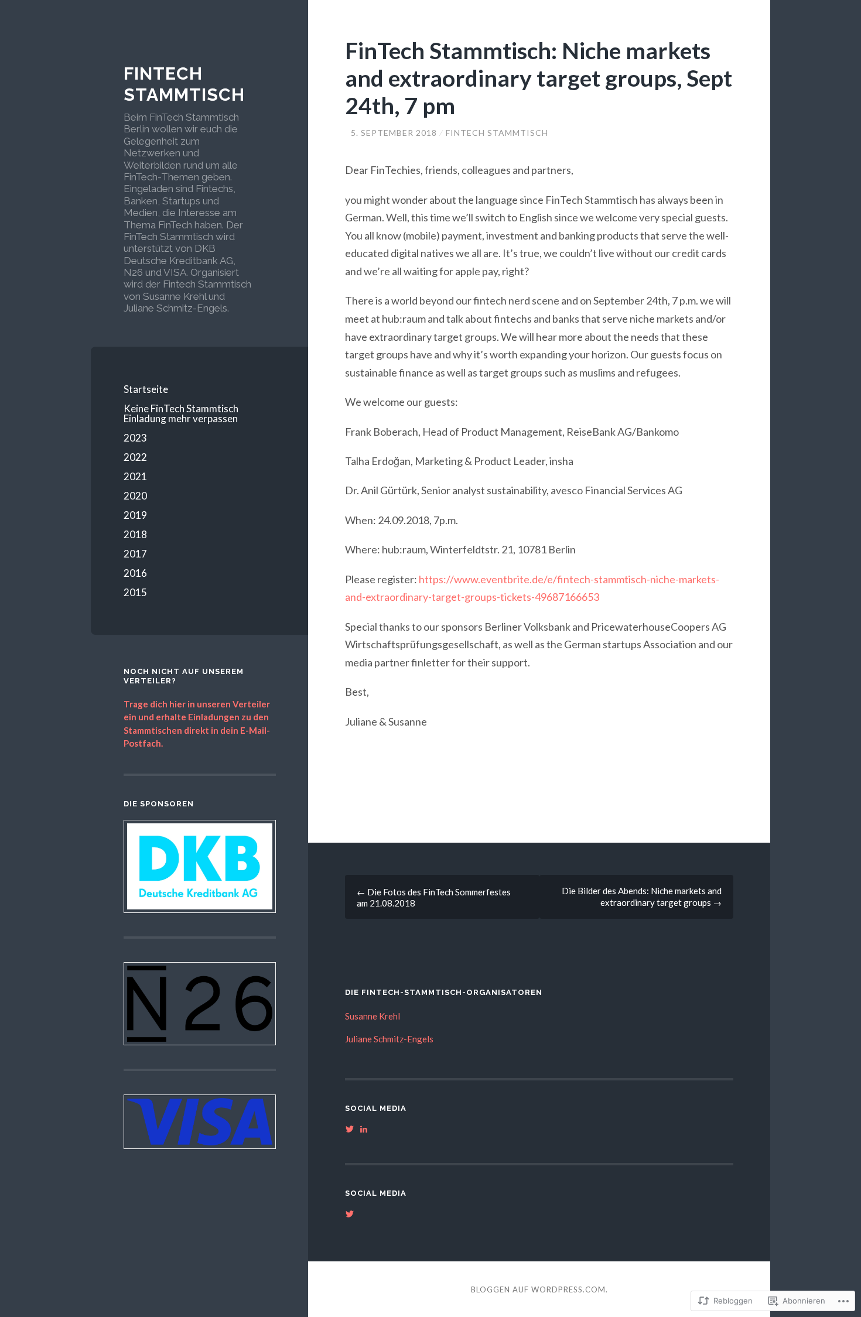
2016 (135, 573)
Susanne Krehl (372, 1016)
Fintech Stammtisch (184, 84)
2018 (135, 534)
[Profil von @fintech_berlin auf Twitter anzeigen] (349, 1129)
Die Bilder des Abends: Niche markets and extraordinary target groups (642, 896)
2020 (135, 496)
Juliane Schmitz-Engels (389, 1039)
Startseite (146, 389)
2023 (135, 438)
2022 (135, 457)
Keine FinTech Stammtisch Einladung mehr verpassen (181, 413)
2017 (135, 554)
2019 (135, 515)
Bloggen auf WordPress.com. (539, 1289)
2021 (135, 476)
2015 (135, 592)
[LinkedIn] (363, 1129)
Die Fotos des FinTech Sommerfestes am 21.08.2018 (434, 897)
